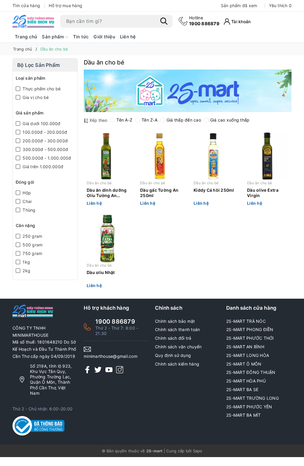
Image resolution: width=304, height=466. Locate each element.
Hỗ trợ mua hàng (65, 5)
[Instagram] (119, 369)
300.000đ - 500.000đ (44, 149)
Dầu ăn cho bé (99, 183)
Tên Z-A (149, 119)
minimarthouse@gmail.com (110, 356)
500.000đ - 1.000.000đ (46, 157)
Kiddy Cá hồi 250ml (214, 190)
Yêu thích (280, 5)
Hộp (26, 192)
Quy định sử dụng (173, 355)
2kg (25, 270)
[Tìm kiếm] (163, 21)
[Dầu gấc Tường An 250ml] (161, 156)
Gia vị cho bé (35, 97)
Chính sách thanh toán (177, 329)
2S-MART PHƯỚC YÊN (249, 406)
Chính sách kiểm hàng (177, 363)
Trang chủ (26, 37)
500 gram (31, 244)
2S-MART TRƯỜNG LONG (252, 398)
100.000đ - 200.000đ (44, 132)
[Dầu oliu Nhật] (107, 238)
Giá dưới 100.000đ (41, 123)
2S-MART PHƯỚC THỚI (250, 338)
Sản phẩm (53, 37)
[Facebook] (87, 369)
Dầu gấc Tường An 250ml (159, 193)
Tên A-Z (124, 119)
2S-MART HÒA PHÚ (246, 380)
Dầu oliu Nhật (101, 272)
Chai (26, 201)
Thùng (28, 209)
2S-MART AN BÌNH (245, 346)
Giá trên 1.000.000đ (42, 166)
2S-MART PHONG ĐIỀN (249, 329)
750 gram (31, 253)
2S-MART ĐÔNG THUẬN (251, 372)
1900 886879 (204, 20)
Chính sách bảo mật (175, 321)
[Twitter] (98, 369)
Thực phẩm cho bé (41, 88)
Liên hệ (128, 37)
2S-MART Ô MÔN (243, 363)
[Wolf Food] (188, 91)
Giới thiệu (104, 37)
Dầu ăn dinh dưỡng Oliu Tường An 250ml (106, 193)
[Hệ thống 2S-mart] (33, 21)
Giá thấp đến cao (184, 119)
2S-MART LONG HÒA (247, 355)
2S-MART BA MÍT (243, 415)
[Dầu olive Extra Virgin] (268, 156)
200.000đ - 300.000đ (44, 140)
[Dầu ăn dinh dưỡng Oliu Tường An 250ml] (107, 156)
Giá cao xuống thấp (230, 119)
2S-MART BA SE (242, 389)
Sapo (197, 450)
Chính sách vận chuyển (178, 346)
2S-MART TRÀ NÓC (246, 321)
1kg (25, 262)
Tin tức (81, 37)
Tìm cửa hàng (26, 5)
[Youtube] (109, 369)
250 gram (31, 236)
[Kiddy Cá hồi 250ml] (214, 156)
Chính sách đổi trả (173, 338)
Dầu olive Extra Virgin (262, 193)
